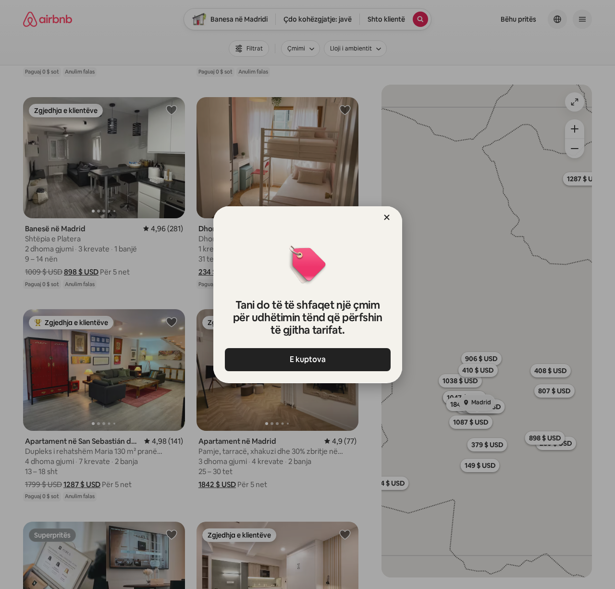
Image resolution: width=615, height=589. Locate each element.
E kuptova (308, 359)
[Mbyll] (387, 217)
